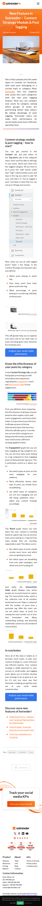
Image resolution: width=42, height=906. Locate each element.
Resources (6, 863)
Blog (16, 866)
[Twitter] (15, 833)
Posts (31, 752)
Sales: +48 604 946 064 (11, 882)
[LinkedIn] (23, 833)
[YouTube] (27, 833)
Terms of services (32, 861)
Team (17, 861)
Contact (18, 869)
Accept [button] (20, 903)
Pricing (5, 866)
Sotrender (10, 91)
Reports (6, 869)
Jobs (16, 863)
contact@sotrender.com (11, 887)
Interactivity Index (16, 384)
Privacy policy (31, 863)
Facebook (22, 752)
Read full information (29, 895)
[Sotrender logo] (21, 830)
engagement (22, 381)
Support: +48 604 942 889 (12, 885)
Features (6, 861)
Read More (28, 903)
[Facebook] (19, 833)
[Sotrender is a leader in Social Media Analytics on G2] (12, 846)
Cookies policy (31, 866)
